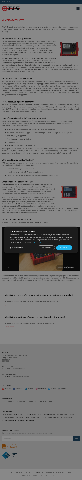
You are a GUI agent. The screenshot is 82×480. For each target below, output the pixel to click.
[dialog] (41, 240)
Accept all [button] (64, 248)
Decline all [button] (46, 248)
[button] (16, 248)
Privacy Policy (36, 242)
